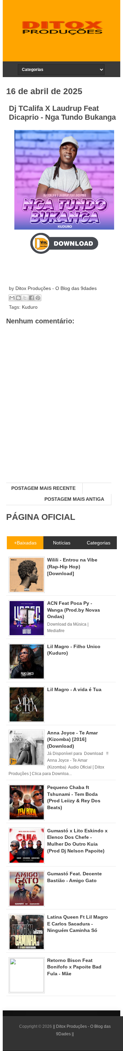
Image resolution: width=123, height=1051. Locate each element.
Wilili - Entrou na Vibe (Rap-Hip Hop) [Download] (72, 566)
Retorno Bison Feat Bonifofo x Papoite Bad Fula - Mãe (74, 967)
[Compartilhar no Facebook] (31, 297)
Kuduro (30, 307)
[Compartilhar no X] (25, 297)
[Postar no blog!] (18, 297)
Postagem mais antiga (74, 499)
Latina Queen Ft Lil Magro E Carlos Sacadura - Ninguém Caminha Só (77, 923)
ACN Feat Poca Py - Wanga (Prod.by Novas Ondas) (73, 609)
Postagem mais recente (43, 488)
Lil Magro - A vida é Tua (74, 689)
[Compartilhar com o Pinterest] (38, 297)
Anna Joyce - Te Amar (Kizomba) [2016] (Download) (72, 739)
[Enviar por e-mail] (12, 297)
